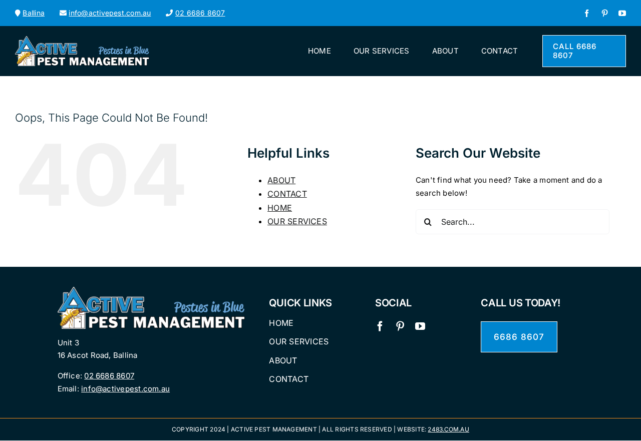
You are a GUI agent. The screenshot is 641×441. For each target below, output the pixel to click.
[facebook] (586, 13)
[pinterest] (604, 13)
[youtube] (622, 13)
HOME (279, 208)
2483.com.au (448, 429)
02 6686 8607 (200, 13)
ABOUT (281, 180)
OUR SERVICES (297, 221)
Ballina (34, 13)
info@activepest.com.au (110, 13)
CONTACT (287, 194)
